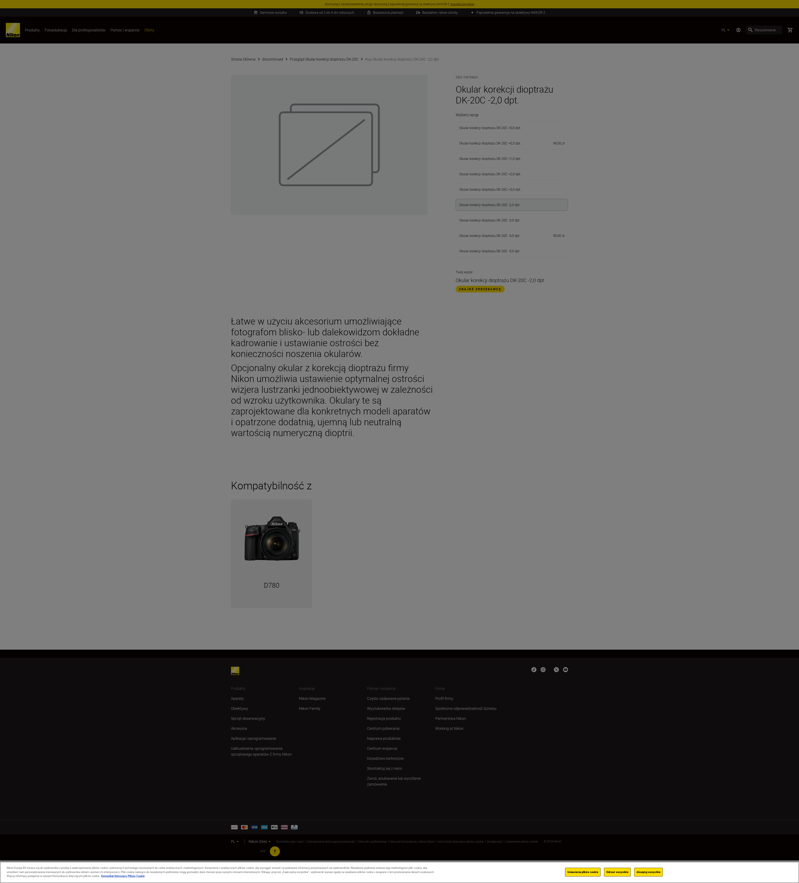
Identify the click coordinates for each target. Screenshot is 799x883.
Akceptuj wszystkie (648, 872)
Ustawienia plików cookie (582, 872)
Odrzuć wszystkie (617, 872)
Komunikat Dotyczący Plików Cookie (123, 876)
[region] (399, 872)
